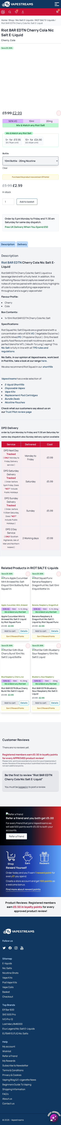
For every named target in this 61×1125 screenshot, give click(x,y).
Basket (6, 992)
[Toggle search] (9, 12)
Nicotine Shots (10, 973)
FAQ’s (5, 1094)
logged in (23, 787)
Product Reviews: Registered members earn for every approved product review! (30, 907)
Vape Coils (7, 987)
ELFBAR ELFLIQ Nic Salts (15, 1033)
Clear (5, 168)
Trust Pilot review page (19, 411)
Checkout (7, 996)
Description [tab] (8, 244)
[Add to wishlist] (59, 113)
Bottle (6, 153)
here (44, 360)
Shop (11, 20)
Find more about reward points (23, 889)
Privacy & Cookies (11, 1075)
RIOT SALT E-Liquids (45, 20)
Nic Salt (5, 347)
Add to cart (10, 631)
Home (4, 20)
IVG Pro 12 (7, 1019)
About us (7, 1098)
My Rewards (8, 1060)
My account (8, 1046)
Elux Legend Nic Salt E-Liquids (18, 1028)
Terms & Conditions (12, 1070)
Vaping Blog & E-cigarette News (19, 1079)
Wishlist (6, 1051)
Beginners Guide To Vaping (16, 1084)
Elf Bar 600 (8, 1009)
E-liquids (7, 963)
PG (19, 337)
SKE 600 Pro (9, 1014)
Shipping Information (13, 1089)
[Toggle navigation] (57, 4)
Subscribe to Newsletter (15, 1065)
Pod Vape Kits (9, 982)
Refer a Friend (16, 836)
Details (24, 631)
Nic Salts (7, 968)
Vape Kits (7, 977)
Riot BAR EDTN (11, 262)
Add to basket (27, 201)
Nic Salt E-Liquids (24, 20)
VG (32, 333)
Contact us (8, 1103)
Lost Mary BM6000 (12, 1024)
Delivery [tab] (22, 244)
